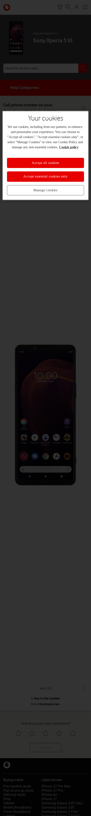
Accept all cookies (45, 163)
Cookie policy (69, 147)
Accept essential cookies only (45, 176)
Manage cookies (45, 190)
